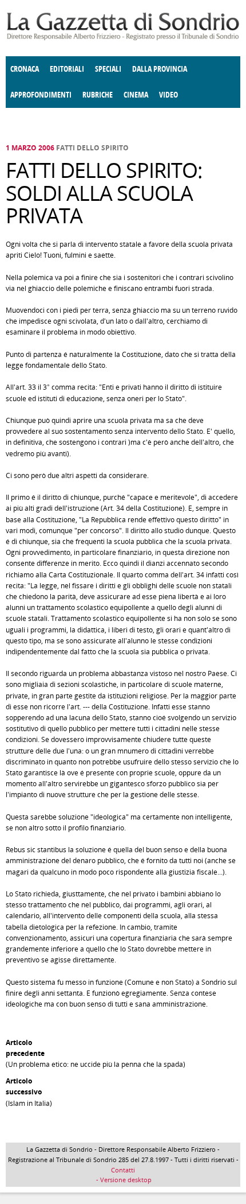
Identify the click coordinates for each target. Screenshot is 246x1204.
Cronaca (24, 69)
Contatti (123, 1170)
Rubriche (97, 95)
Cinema (136, 95)
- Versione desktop (123, 1179)
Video (168, 95)
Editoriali (67, 69)
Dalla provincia (159, 69)
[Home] (123, 38)
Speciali (108, 69)
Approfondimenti (41, 95)
